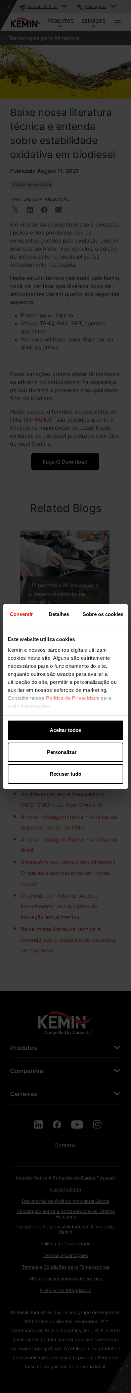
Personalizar (62, 752)
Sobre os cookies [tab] (103, 614)
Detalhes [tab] (59, 614)
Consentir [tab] (21, 614)
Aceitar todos (65, 730)
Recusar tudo (65, 774)
